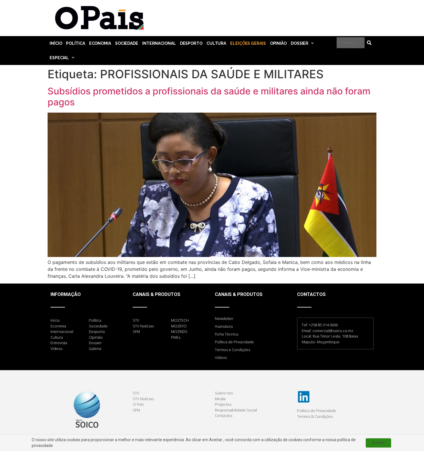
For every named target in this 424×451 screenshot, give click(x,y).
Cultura (216, 43)
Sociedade (126, 43)
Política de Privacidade (234, 341)
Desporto (191, 43)
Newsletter (224, 318)
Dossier (299, 43)
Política (75, 43)
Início (56, 43)
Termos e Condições (232, 349)
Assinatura (224, 326)
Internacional (159, 43)
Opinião (278, 43)
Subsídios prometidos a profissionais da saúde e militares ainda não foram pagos (209, 96)
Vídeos (221, 357)
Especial (59, 57)
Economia (100, 43)
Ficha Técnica (226, 334)
